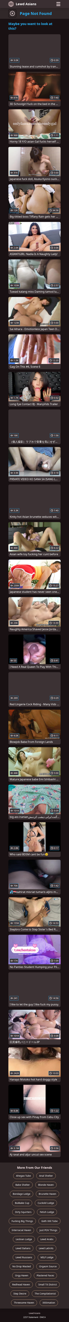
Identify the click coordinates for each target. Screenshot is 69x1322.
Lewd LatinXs (46, 1248)
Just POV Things (48, 1230)
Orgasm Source (48, 1266)
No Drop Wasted (21, 1266)
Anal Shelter (46, 1175)
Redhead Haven (21, 1284)
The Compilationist (45, 1293)
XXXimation (49, 1302)
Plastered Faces (45, 1275)
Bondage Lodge (21, 1193)
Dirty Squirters (23, 1212)
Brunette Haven (47, 1193)
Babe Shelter (22, 1184)
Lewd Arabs (46, 1239)
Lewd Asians (26, 4)
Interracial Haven (21, 1230)
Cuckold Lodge (46, 1202)
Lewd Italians (23, 1248)
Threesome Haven (24, 1302)
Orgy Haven (21, 1275)
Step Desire (19, 1293)
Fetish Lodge (47, 1212)
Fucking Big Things (22, 1221)
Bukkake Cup (22, 1202)
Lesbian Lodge (24, 1239)
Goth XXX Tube (49, 1221)
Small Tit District (47, 1284)
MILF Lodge (47, 1257)
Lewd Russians (24, 1257)
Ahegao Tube (23, 1175)
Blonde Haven (46, 1184)
